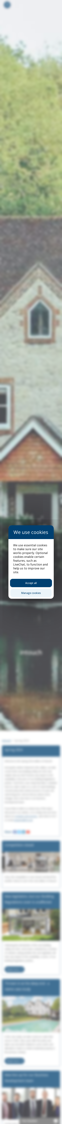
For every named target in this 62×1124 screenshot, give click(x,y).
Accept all (31, 583)
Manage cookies (31, 593)
